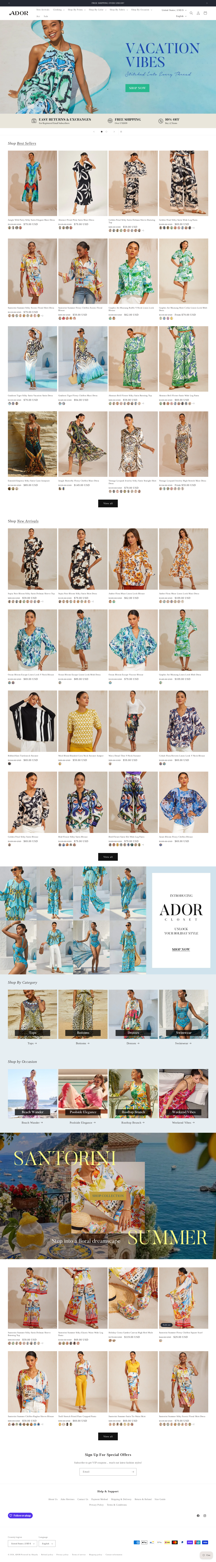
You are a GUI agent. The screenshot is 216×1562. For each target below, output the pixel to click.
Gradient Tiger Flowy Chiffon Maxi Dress (78, 395)
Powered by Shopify (29, 1555)
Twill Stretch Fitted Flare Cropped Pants (77, 1416)
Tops (31, 1043)
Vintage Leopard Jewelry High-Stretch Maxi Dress (182, 481)
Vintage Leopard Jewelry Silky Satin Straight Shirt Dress (132, 482)
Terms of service (79, 1555)
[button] (58, 9)
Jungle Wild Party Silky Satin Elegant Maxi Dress (31, 220)
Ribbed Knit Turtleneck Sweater (23, 756)
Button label (108, 74)
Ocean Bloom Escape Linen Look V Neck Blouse (31, 674)
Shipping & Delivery (121, 1499)
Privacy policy (62, 1555)
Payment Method (99, 1499)
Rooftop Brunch (131, 1122)
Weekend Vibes (181, 1122)
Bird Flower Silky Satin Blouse (73, 837)
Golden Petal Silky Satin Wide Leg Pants (178, 220)
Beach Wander (31, 1122)
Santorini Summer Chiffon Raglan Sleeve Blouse (31, 1416)
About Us (53, 1499)
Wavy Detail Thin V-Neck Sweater (125, 756)
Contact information (114, 1555)
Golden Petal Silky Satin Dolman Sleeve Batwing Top (132, 221)
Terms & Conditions (117, 1505)
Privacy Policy (96, 1505)
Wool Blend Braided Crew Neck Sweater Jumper (81, 756)
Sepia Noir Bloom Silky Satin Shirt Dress (77, 593)
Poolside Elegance (81, 1122)
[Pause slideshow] (122, 131)
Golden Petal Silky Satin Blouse (23, 837)
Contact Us (82, 1499)
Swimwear (181, 1043)
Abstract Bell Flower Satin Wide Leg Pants (179, 395)
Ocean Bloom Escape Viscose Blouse (126, 674)
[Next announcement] (207, 3)
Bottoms (81, 1043)
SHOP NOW (108, 920)
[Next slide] (114, 131)
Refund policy (47, 1555)
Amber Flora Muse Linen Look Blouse (127, 593)
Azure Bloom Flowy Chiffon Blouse (176, 837)
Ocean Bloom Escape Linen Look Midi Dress (79, 674)
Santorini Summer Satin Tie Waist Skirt (127, 1416)
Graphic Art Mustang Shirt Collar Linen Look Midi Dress (183, 309)
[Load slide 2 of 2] (106, 131)
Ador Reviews (67, 1499)
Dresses (131, 1043)
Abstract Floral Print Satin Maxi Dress (76, 220)
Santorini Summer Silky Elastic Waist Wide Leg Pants (80, 1334)
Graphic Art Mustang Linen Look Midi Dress (180, 674)
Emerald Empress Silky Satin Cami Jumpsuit (29, 481)
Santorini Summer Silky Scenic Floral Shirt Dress (31, 308)
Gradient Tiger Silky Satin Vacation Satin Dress (30, 395)
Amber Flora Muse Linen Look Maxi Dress (179, 593)
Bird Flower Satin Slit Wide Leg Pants (126, 837)
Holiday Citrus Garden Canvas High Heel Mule (131, 1333)
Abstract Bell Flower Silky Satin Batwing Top (130, 395)
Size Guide (160, 1499)
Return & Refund (143, 1499)
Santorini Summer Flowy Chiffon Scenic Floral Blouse (80, 309)
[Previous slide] (93, 131)
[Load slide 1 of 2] (101, 131)
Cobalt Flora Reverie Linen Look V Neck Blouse (182, 756)
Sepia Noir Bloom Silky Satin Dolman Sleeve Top (31, 593)
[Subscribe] (132, 1472)
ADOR (18, 1555)
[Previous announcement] (9, 3)
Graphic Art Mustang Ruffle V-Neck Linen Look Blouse (131, 309)
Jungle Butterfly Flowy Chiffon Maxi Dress (78, 481)
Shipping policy (95, 1555)
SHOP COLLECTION (108, 1196)
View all (108, 503)
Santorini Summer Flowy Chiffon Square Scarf (181, 1333)
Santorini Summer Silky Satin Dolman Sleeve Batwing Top (29, 1334)
